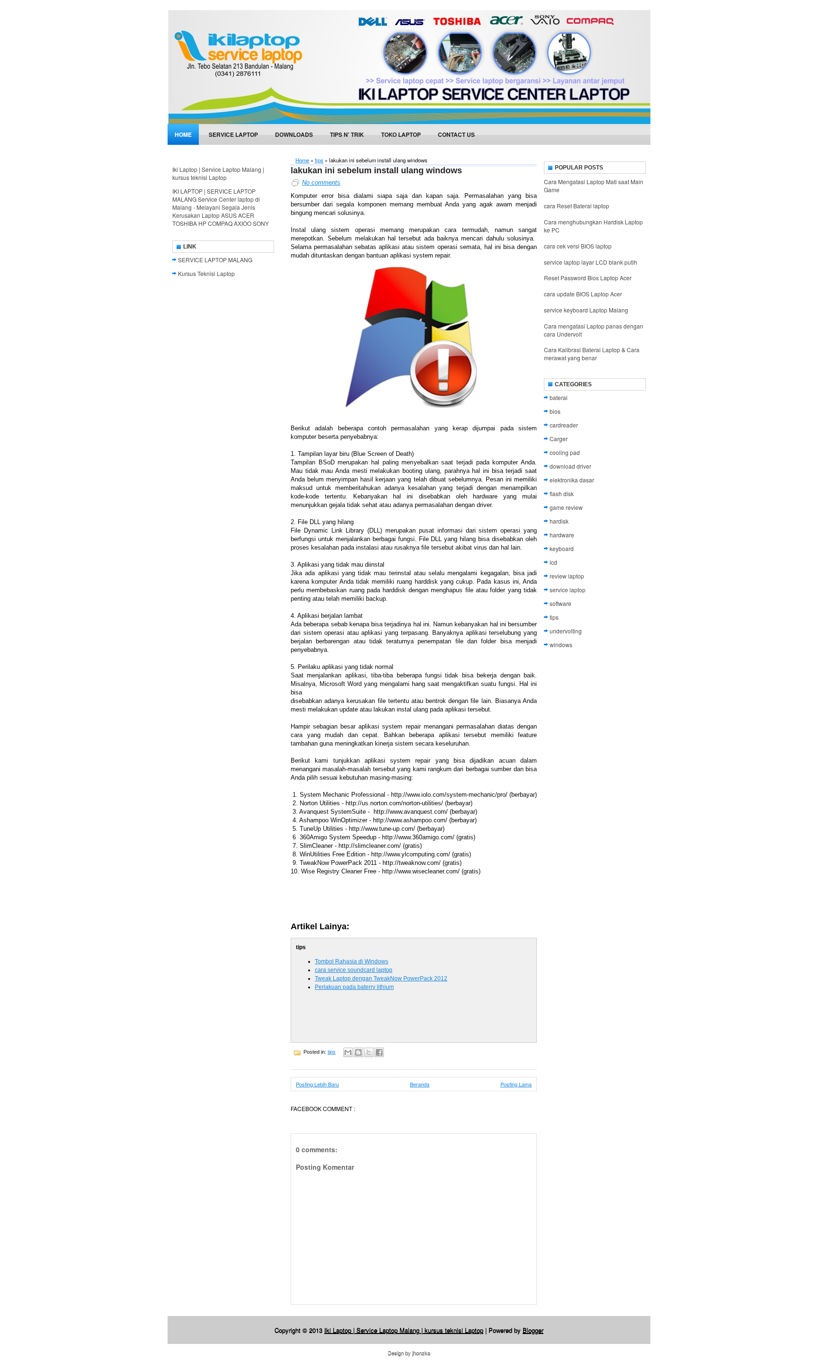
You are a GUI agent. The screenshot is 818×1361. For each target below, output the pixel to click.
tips (319, 160)
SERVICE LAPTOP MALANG (215, 260)
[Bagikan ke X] (368, 1052)
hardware (562, 535)
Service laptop (233, 134)
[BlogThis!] (358, 1052)
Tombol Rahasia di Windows (351, 961)
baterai (559, 397)
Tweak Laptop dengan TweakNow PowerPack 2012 (381, 978)
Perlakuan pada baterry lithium (354, 987)
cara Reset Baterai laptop (576, 206)
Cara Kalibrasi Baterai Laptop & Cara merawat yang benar (592, 354)
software (560, 603)
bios (555, 411)
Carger (559, 439)
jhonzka (421, 1352)
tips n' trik (347, 134)
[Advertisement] (401, 898)
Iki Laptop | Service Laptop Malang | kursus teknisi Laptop (218, 173)
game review (566, 507)
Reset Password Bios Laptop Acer (587, 278)
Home (183, 134)
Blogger (533, 1329)
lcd (553, 562)
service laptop (568, 590)
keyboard (562, 548)
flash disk (562, 493)
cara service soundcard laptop (353, 970)
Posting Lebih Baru (317, 1084)
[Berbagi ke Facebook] (379, 1052)
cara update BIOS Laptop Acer (583, 294)
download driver (570, 466)
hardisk (559, 521)
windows (561, 644)
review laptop (567, 576)
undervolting (566, 631)
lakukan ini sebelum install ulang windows (376, 170)
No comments (321, 182)
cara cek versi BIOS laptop (578, 246)
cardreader (564, 425)
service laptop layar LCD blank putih (590, 262)
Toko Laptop (401, 134)
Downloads (294, 134)
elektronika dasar (572, 480)
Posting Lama (516, 1084)
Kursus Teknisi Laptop (206, 273)
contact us (456, 134)
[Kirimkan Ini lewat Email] (348, 1052)
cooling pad (565, 452)
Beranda (419, 1084)
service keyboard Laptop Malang (586, 310)
